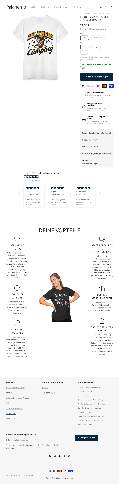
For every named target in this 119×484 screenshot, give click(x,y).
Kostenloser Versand (98, 29)
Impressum (10, 418)
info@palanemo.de (20, 440)
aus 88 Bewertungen (32, 180)
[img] (61, 177)
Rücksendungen (49, 393)
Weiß (84, 38)
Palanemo (14, 475)
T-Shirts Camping (85, 13)
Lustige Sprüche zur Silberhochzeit (91, 416)
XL (103, 47)
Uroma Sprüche (84, 396)
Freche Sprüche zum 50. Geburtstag (91, 404)
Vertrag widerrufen (85, 424)
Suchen (45, 387)
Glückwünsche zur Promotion (89, 388)
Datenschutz (11, 413)
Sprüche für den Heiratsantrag (89, 408)
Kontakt (9, 393)
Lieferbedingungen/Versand (17, 398)
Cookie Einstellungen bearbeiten (59, 478)
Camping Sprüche (84, 412)
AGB (7, 403)
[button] (35, 7)
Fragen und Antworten (15, 387)
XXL (84, 52)
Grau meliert (97, 38)
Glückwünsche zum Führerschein (90, 420)
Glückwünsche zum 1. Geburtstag (90, 400)
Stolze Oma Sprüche (85, 392)
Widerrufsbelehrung (14, 408)
